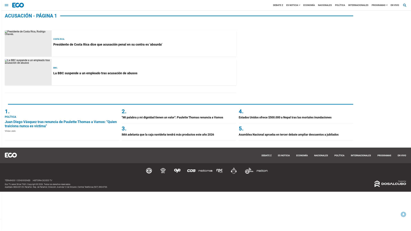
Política (340, 5)
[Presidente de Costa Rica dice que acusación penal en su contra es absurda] (28, 43)
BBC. (55, 68)
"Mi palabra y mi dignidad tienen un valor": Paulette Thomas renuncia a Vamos (172, 117)
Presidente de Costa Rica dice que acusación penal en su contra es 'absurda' (107, 44)
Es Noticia (292, 5)
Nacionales (325, 5)
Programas (378, 5)
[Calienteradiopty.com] (234, 173)
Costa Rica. (59, 39)
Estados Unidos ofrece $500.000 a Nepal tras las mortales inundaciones (285, 117)
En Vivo (395, 5)
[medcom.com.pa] (262, 173)
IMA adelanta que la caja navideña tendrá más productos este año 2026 (168, 134)
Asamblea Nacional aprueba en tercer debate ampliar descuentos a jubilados (289, 134)
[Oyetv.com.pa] (177, 173)
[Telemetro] (149, 173)
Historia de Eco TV (42, 180)
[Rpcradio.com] (220, 173)
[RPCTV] (163, 173)
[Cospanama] (191, 173)
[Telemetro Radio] (248, 173)
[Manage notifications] (403, 214)
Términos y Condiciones (17, 180)
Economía (309, 5)
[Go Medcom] (205, 173)
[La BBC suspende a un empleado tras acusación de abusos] (28, 72)
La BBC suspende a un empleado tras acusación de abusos (95, 73)
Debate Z (278, 5)
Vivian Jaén (10, 131)
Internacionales (358, 5)
